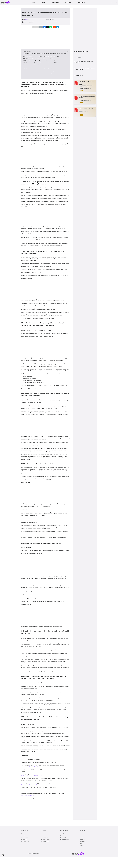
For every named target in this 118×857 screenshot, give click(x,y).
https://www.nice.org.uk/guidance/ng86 (28, 795)
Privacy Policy (82, 837)
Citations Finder (45, 841)
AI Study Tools (26, 841)
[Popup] (116, 2)
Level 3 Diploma (51, 19)
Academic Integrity (83, 833)
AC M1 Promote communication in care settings (83, 55)
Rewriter (44, 833)
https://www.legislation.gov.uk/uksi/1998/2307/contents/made (32, 775)
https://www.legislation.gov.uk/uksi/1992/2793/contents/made (32, 789)
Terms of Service (83, 835)
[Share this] (44, 27)
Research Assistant (46, 839)
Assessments (25, 837)
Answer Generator (46, 835)
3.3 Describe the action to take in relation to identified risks (33, 66)
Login (63, 833)
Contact (81, 845)
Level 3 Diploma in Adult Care (30, 21)
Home (24, 833)
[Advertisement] (45, 38)
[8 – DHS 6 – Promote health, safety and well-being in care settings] (76, 108)
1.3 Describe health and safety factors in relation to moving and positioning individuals (38, 58)
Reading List (64, 837)
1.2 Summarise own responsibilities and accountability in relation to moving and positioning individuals (41, 56)
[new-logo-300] (6, 2)
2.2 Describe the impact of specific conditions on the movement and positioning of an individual (40, 62)
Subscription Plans (83, 841)
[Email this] (41, 27)
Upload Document (65, 839)
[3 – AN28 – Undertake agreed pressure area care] (76, 96)
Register (64, 835)
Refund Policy (82, 839)
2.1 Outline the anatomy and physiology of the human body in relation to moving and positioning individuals (42, 60)
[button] (85, 2)
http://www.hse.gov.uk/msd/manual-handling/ (29, 784)
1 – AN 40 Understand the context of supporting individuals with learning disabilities (86, 83)
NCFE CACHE (31, 22)
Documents (24, 839)
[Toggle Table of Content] (66, 52)
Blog (24, 835)
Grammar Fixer (45, 837)
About (81, 843)
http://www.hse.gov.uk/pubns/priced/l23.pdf (29, 766)
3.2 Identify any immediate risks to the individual (31, 64)
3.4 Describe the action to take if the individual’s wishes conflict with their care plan (37, 68)
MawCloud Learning (54, 21)
